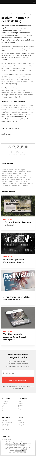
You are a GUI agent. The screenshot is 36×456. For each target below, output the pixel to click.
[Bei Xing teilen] (18, 146)
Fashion (5, 173)
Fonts (20, 401)
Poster (4, 181)
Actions (20, 403)
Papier (4, 405)
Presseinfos (5, 426)
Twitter (20, 420)
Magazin (10, 179)
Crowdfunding (20, 169)
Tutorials (12, 184)
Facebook (21, 422)
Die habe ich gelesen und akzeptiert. (18, 387)
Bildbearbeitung (13, 167)
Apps (3, 167)
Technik (4, 409)
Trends (4, 184)
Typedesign (20, 152)
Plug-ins (20, 409)
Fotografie (5, 407)
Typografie (5, 403)
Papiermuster (19, 179)
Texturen (20, 407)
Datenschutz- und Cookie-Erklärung (15, 443)
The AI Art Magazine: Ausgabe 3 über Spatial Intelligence (14, 337)
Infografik (6, 177)
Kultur (22, 177)
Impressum (18, 450)
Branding (24, 167)
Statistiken (25, 181)
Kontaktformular (6, 420)
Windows (25, 186)
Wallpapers (6, 186)
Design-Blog (18, 14)
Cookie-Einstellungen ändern (18, 452)
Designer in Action (11, 8)
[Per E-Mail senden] (26, 146)
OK (23, 451)
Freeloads (13, 173)
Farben (29, 171)
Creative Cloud (7, 169)
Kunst (13, 152)
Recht (11, 181)
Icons (16, 175)
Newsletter (21, 426)
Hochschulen (7, 175)
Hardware (22, 173)
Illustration (24, 175)
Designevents (7, 171)
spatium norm (6, 134)
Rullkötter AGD (6, 439)
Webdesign (16, 186)
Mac (3, 179)
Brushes (20, 405)
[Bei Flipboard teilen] (22, 146)
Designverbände (20, 171)
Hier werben (5, 424)
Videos (30, 184)
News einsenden (7, 422)
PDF (27, 179)
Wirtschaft (5, 411)
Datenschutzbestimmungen (14, 386)
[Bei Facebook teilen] (14, 146)
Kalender (14, 177)
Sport (17, 181)
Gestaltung (27, 14)
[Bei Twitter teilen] (10, 146)
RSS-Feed (21, 424)
